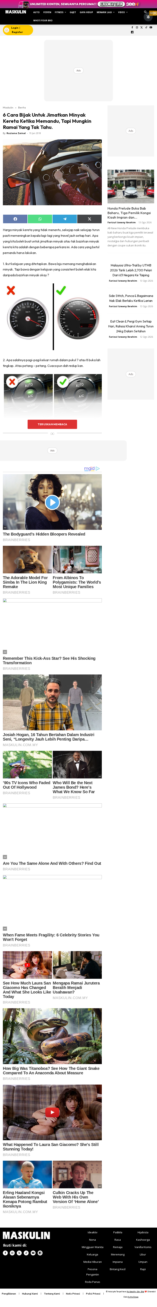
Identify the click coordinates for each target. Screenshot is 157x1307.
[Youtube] (151, 27)
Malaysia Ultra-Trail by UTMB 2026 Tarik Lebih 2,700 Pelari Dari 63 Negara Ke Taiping (131, 270)
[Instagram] (137, 27)
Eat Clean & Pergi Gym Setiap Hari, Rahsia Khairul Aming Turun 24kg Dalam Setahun (131, 326)
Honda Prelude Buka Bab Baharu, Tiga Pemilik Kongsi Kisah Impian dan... (129, 212)
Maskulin (8, 107)
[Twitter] (141, 27)
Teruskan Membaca (52, 424)
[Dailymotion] (132, 32)
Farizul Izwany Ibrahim (122, 222)
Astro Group (133, 1297)
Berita (22, 107)
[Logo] (15, 12)
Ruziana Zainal (16, 133)
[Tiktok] (146, 27)
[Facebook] (132, 27)
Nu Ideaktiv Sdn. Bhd (135, 1291)
